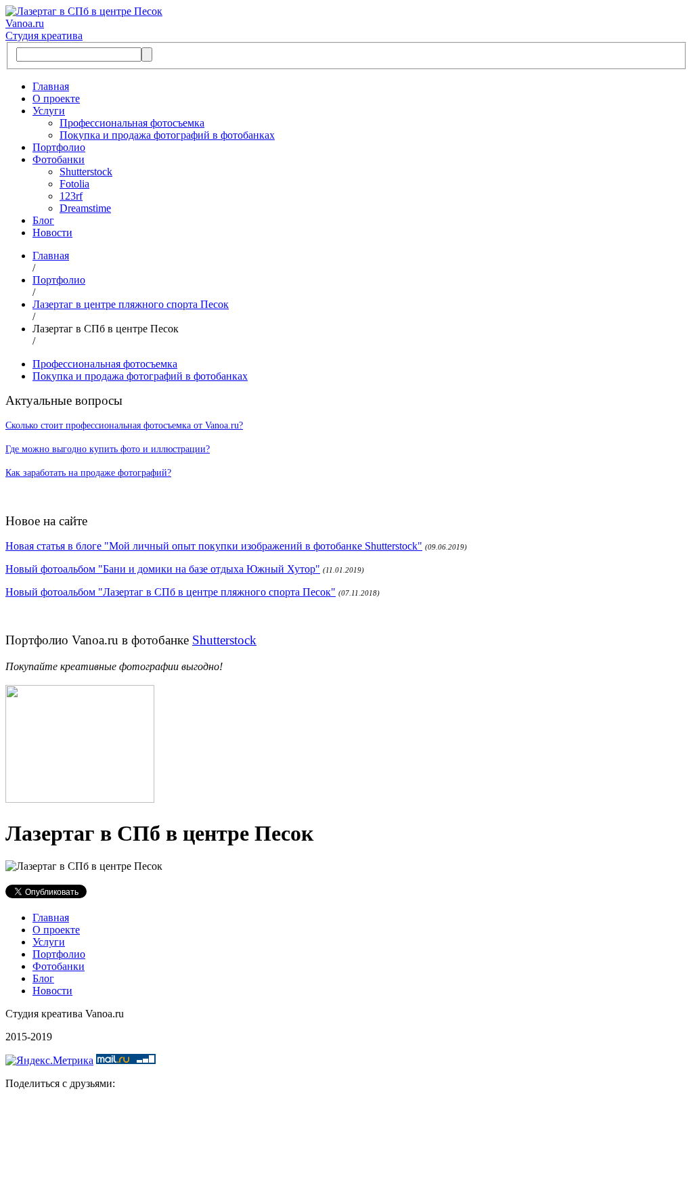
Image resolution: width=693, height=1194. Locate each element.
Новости (52, 232)
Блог (43, 220)
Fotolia (74, 184)
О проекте (56, 98)
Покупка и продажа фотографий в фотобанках (167, 135)
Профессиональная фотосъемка (132, 123)
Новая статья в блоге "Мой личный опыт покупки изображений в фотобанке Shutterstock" (213, 546)
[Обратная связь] (346, 1145)
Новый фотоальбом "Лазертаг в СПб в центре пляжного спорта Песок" (170, 592)
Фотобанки (58, 159)
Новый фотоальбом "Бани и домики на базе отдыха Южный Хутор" (162, 569)
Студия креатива (44, 35)
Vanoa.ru (24, 23)
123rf (71, 196)
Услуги (48, 110)
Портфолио (58, 147)
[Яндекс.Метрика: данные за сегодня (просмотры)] (49, 1061)
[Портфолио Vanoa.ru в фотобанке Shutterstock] (79, 799)
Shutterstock (86, 171)
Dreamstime (85, 208)
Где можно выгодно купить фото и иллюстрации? (107, 449)
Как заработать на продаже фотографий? (88, 473)
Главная (50, 86)
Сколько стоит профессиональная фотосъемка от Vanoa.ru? (124, 425)
